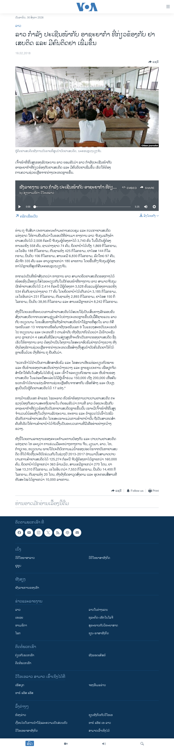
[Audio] (104, 743)
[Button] (153, 61)
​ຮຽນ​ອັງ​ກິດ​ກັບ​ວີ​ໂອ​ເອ (101, 715)
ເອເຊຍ (19, 618)
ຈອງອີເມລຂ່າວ (97, 685)
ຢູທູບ (18, 566)
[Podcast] (67, 533)
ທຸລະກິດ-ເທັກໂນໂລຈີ (101, 618)
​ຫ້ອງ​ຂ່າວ (20, 715)
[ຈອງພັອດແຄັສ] (77, 533)
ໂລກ (18, 633)
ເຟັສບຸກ (19, 685)
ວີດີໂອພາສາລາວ (25, 558)
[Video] (65, 743)
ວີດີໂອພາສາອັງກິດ (99, 558)
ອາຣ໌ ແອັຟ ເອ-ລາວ (100, 723)
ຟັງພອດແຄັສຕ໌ (97, 655)
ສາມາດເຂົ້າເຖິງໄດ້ (99, 731)
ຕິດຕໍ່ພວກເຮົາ (23, 663)
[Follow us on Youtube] (29, 533)
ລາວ (18, 26)
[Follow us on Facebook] (19, 533)
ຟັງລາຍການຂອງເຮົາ (27, 588)
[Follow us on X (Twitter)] (48, 533)
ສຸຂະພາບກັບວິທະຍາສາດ (103, 625)
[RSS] (58, 533)
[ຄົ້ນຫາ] (142, 743)
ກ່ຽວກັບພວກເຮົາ (24, 655)
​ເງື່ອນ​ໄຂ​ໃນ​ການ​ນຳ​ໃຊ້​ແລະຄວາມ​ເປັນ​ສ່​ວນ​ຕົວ (41, 723)
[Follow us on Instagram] (39, 533)
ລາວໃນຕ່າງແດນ (98, 610)
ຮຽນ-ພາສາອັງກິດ (99, 633)
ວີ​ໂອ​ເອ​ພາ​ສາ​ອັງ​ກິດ (26, 731)
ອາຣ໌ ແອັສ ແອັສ (24, 693)
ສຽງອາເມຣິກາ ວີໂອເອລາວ (39, 192)
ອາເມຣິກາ (21, 625)
